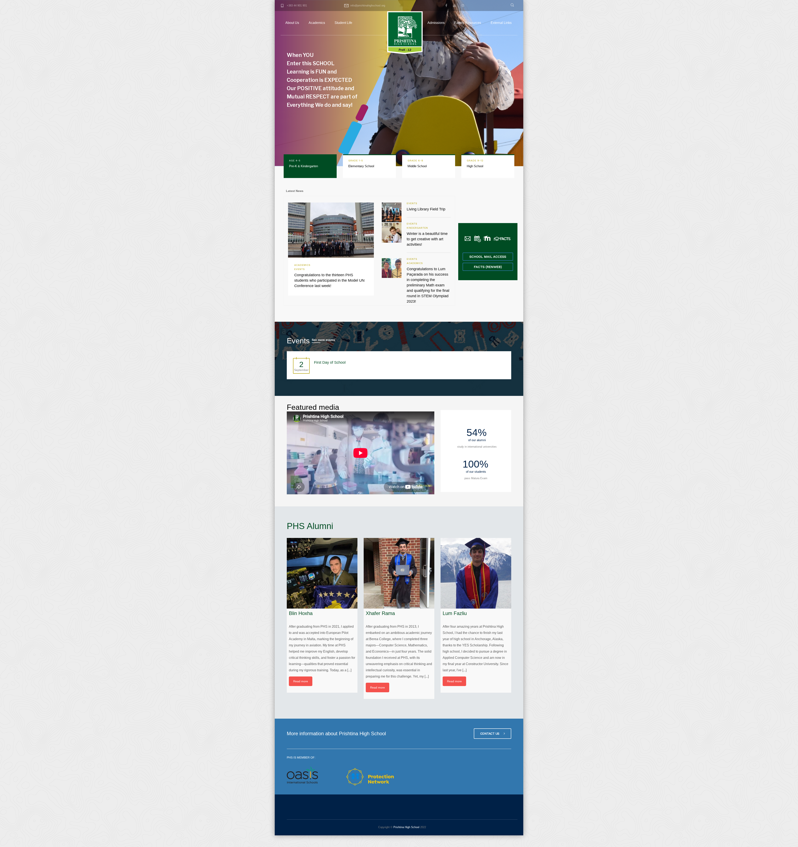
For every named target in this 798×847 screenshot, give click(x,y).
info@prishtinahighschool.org (367, 5)
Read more (300, 681)
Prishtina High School (406, 827)
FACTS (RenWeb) (488, 267)
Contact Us (490, 733)
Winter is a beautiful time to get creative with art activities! (427, 239)
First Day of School (330, 362)
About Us (292, 23)
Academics (317, 23)
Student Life (343, 23)
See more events (323, 339)
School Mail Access (487, 257)
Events (299, 269)
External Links (501, 23)
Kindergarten (417, 227)
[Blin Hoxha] (322, 573)
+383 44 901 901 (297, 5)
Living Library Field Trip (426, 209)
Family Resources (467, 23)
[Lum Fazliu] (476, 573)
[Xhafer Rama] (399, 573)
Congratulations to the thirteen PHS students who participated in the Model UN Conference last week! (329, 280)
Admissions (436, 23)
